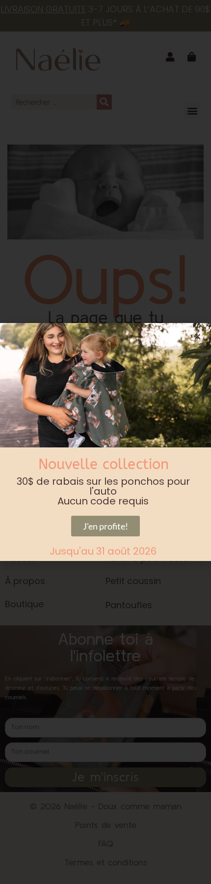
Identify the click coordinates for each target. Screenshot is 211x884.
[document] (105, 442)
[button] (197, 336)
